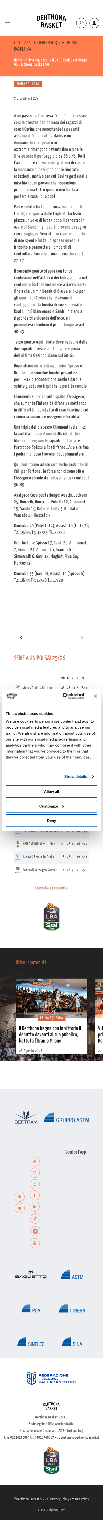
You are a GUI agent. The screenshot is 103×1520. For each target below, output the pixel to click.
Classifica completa (51, 888)
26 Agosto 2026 (30, 1051)
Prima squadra (37, 60)
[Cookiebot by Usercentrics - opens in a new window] (63, 696)
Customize (48, 806)
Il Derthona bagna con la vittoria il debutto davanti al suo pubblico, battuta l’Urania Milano (50, 1035)
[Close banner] (95, 696)
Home (18, 60)
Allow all (51, 791)
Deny (51, 820)
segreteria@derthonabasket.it (78, 1437)
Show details (75, 776)
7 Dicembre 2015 (26, 98)
